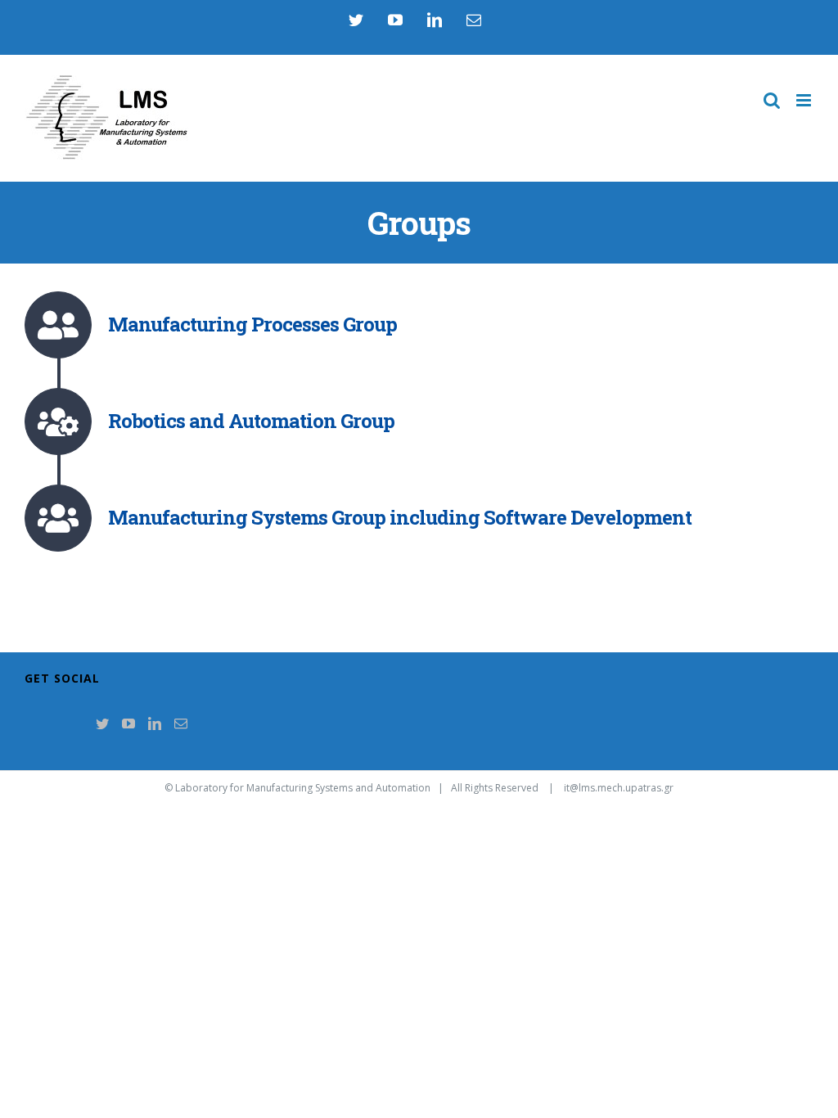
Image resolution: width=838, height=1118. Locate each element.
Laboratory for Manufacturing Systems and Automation (302, 788)
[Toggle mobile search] (772, 100)
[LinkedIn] (154, 723)
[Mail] (180, 723)
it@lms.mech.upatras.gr (619, 788)
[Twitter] (102, 723)
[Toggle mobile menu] (804, 100)
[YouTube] (128, 723)
